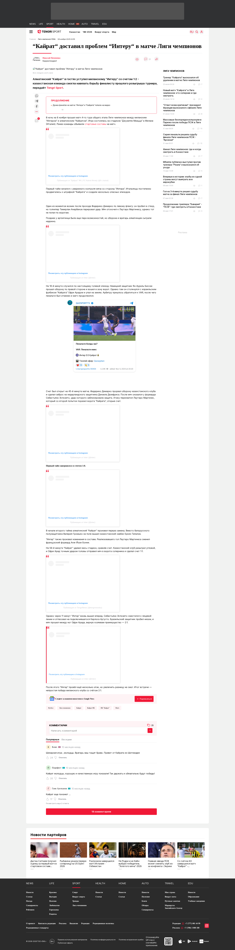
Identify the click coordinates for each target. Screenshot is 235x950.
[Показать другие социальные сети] (36, 111)
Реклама (62, 923)
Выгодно (53, 897)
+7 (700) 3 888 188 (191, 928)
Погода (29, 901)
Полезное (146, 897)
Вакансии (74, 923)
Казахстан (74, 32)
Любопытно (54, 905)
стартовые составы (95, 124)
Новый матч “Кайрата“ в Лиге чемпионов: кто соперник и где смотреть (180, 93)
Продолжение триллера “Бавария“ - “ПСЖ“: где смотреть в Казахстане (182, 205)
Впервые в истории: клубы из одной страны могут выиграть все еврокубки (182, 179)
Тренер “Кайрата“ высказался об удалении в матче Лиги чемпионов (181, 79)
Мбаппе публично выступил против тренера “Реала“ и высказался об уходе (182, 165)
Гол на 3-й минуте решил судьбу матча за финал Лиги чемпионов (180, 192)
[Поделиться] (156, 59)
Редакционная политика (103, 923)
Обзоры (145, 905)
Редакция (85, 923)
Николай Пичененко (51, 58)
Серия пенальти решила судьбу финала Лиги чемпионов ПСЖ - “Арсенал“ (180, 137)
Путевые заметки (172, 901)
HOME (71, 24)
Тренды (75, 901)
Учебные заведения (196, 901)
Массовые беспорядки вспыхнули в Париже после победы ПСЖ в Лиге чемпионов (182, 122)
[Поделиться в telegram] (36, 101)
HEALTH (61, 24)
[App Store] (181, 941)
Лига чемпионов (64, 708)
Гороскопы (54, 910)
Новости (29, 892)
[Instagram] (207, 926)
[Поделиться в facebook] (36, 106)
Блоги (144, 901)
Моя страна (170, 892)
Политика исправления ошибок (131, 940)
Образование (193, 897)
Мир (114, 32)
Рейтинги (30, 910)
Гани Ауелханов (59, 788)
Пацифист (56, 768)
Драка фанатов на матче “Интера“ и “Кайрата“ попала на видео (81, 105)
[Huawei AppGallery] (204, 941)
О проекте (30, 923)
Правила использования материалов (72, 940)
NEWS (32, 24)
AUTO (85, 24)
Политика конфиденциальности (102, 940)
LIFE (41, 24)
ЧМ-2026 (87, 32)
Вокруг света (170, 897)
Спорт (75, 892)
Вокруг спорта (102, 32)
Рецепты (53, 914)
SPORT (49, 24)
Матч (117, 708)
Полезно (52, 901)
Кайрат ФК (91, 708)
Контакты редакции (47, 923)
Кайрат (78, 708)
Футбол (50, 708)
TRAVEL (95, 24)
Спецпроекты (32, 905)
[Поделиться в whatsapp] (36, 96)
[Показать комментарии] (145, 59)
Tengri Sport (55, 87)
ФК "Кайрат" (105, 708)
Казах (54, 747)
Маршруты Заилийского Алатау (173, 906)
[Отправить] (150, 730)
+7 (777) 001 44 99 (192, 923)
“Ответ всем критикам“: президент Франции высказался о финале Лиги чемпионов (182, 108)
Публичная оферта (65, 943)
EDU (104, 24)
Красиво (53, 892)
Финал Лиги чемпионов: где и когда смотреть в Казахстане (182, 150)
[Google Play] (192, 941)
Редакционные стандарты (37, 928)
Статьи (29, 897)
